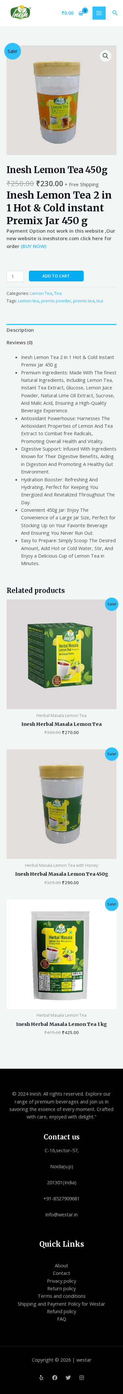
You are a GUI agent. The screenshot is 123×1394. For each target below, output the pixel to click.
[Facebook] (54, 1377)
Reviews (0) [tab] (19, 342)
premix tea (83, 301)
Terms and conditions (62, 1296)
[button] (115, 13)
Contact (61, 1273)
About (61, 1265)
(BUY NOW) (32, 246)
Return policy (61, 1288)
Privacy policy (61, 1281)
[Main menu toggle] (99, 13)
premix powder (56, 301)
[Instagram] (81, 1377)
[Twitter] (68, 1377)
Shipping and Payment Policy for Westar (61, 1303)
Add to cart (56, 276)
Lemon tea (28, 301)
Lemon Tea (41, 293)
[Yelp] (41, 1377)
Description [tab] (20, 330)
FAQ (61, 1318)
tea (99, 301)
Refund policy (61, 1311)
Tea (58, 293)
